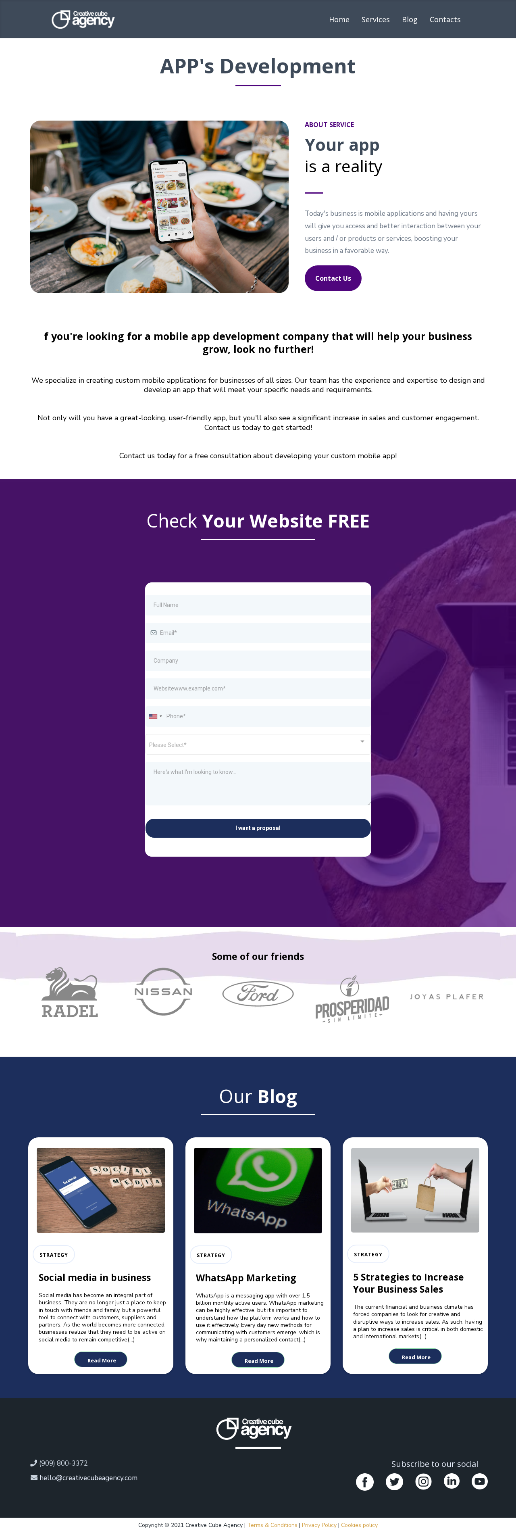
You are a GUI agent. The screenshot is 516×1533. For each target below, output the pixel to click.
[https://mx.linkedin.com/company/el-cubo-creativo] (452, 1481)
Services (376, 19)
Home (339, 19)
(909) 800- (55, 1463)
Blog (410, 19)
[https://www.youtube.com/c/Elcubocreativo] (480, 1481)
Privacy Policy (320, 1525)
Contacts (445, 19)
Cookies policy (359, 1525)
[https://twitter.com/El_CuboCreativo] (394, 1481)
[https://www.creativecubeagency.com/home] (254, 1428)
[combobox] (155, 716)
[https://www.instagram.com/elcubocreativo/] (423, 1481)
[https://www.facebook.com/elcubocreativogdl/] (365, 1482)
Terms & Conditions (273, 1525)
